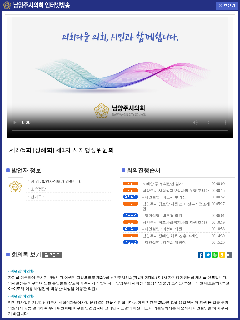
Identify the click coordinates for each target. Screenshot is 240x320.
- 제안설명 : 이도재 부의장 (164, 197)
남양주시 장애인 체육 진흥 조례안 (170, 236)
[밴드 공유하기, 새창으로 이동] (215, 254)
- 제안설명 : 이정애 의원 (162, 229)
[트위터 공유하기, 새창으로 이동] (208, 254)
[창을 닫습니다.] (227, 4)
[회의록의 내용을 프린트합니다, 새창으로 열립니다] (52, 255)
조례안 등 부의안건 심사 (162, 184)
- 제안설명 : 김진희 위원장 (164, 242)
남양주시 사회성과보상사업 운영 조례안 (175, 190)
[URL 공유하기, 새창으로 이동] (229, 254)
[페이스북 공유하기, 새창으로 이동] (200, 254)
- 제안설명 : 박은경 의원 (162, 215)
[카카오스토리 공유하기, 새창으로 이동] (222, 254)
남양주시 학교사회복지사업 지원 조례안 (175, 222)
